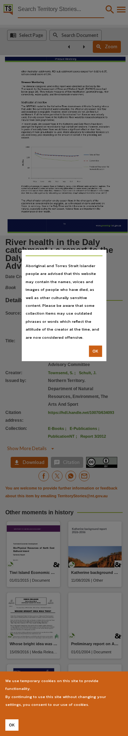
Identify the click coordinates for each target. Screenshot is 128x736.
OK (95, 351)
